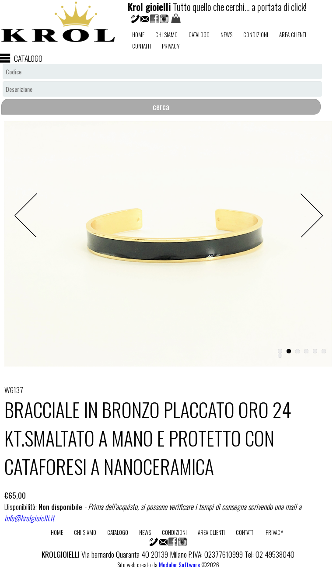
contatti (141, 46)
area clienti (292, 34)
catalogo (199, 34)
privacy (171, 46)
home (138, 34)
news (226, 34)
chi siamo (166, 34)
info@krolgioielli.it (29, 518)
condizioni (255, 34)
